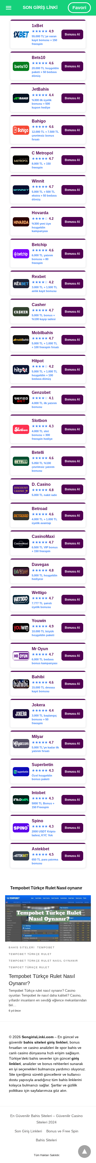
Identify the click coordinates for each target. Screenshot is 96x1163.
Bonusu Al (72, 34)
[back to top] (84, 1151)
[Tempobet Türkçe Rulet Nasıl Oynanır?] (48, 918)
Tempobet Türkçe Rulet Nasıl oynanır (43, 960)
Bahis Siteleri (22, 947)
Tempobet (46, 947)
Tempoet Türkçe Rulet (29, 967)
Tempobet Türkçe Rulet (30, 954)
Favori (79, 7)
